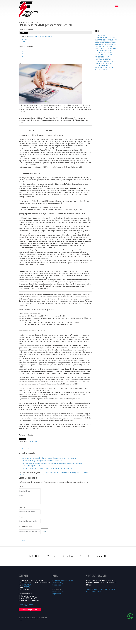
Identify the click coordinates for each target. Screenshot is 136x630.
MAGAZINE (102, 556)
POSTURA (98, 63)
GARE (114, 48)
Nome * (22, 508)
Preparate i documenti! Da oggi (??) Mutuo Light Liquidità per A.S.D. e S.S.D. (47, 468)
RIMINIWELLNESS (101, 68)
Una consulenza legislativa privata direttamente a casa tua (42, 461)
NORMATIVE (26, 448)
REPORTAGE (106, 65)
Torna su (22, 540)
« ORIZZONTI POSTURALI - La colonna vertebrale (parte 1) (61, 473)
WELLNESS (99, 70)
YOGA (105, 70)
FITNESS (98, 46)
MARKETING (108, 53)
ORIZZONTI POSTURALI (102, 58)
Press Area (56, 585)
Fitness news (32, 441)
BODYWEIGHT (100, 42)
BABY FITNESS (100, 40)
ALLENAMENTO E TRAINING (105, 38)
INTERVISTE (99, 51)
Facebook (34, 556)
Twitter (50, 556)
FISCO (24, 446)
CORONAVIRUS (110, 42)
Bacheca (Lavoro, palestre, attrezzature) (62, 581)
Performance (57, 591)
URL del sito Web (25, 526)
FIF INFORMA (106, 44)
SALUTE (110, 68)
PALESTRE (106, 59)
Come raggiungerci (26, 605)
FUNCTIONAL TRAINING (103, 48)
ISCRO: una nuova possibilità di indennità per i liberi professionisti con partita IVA (49, 458)
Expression (56, 593)
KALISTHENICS (108, 51)
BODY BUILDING (111, 40)
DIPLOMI (98, 44)
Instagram (68, 556)
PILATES (112, 61)
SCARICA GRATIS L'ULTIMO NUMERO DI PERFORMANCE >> (101, 590)
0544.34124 (26, 585)
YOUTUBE (85, 556)
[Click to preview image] (50, 84)
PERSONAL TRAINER (102, 61)
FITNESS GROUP (107, 46)
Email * (21, 517)
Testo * (22, 486)
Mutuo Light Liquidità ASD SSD (32, 466)
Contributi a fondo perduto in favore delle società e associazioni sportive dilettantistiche (52, 463)
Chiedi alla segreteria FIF (29, 609)
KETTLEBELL (99, 53)
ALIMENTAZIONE (101, 36)
